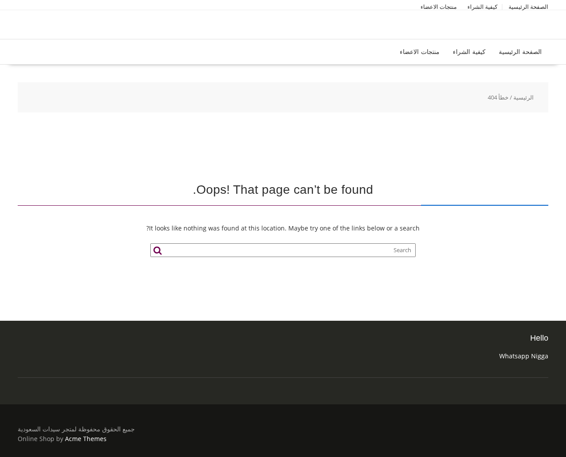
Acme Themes (86, 438)
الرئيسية (523, 97)
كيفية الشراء (482, 7)
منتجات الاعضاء (439, 7)
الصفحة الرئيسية (528, 7)
